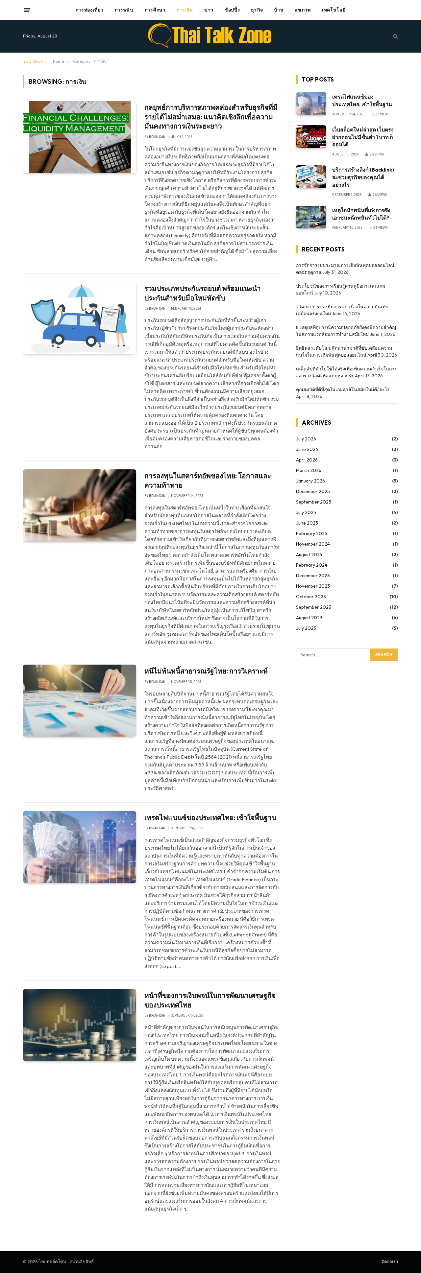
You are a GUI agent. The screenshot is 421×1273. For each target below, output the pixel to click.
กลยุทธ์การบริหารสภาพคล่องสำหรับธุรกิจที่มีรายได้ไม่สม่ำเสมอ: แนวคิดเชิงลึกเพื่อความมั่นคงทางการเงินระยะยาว (211, 116)
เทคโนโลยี (334, 10)
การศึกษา (155, 10)
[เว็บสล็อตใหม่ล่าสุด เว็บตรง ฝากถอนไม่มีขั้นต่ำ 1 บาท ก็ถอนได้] (311, 136)
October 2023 (311, 597)
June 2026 (307, 449)
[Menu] (27, 10)
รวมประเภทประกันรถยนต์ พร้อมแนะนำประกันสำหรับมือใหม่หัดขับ (202, 293)
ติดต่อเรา (390, 1261)
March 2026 (308, 470)
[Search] (395, 36)
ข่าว (208, 10)
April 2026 (307, 460)
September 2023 (313, 607)
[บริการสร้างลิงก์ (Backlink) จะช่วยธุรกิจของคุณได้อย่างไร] (311, 176)
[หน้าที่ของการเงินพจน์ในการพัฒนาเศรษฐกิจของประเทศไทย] (79, 1025)
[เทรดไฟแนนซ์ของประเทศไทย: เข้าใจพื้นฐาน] (79, 847)
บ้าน (279, 10)
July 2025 (306, 512)
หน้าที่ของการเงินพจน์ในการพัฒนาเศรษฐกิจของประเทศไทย (210, 1000)
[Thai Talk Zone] (210, 36)
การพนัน (124, 10)
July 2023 (306, 628)
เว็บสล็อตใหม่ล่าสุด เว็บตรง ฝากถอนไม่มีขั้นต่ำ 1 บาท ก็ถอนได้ (363, 137)
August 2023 (309, 618)
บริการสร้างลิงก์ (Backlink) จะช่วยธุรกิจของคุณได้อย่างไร (363, 177)
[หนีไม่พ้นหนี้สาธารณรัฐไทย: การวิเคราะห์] (79, 700)
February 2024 (311, 565)
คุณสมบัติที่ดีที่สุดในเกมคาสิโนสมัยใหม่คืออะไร (343, 389)
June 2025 (307, 523)
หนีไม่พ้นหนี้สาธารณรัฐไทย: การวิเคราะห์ (206, 671)
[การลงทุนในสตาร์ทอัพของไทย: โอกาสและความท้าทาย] (79, 505)
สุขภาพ (303, 10)
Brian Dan (157, 137)
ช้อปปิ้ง (232, 10)
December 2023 (313, 575)
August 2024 (309, 554)
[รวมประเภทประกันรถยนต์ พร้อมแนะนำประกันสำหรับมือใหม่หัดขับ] (79, 318)
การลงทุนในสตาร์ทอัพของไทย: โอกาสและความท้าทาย (207, 480)
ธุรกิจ (257, 10)
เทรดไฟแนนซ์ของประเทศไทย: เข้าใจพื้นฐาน (210, 817)
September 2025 (313, 502)
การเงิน (185, 10)
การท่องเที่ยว (90, 10)
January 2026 (310, 481)
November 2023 (313, 586)
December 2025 (313, 491)
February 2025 (311, 533)
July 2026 (306, 439)
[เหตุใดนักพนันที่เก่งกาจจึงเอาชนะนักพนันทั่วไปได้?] (311, 217)
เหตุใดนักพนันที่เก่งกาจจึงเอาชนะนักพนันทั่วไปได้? (361, 214)
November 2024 (313, 544)
